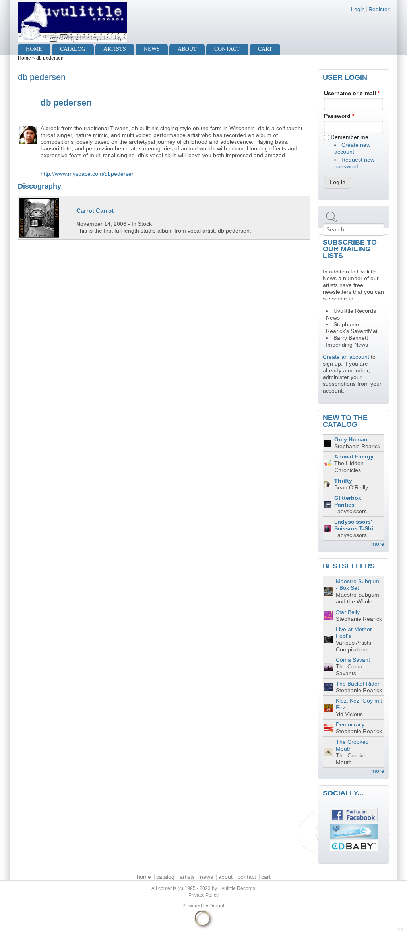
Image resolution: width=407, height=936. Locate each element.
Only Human (351, 440)
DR (400, 930)
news (152, 49)
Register (379, 9)
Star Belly (348, 612)
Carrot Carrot (95, 210)
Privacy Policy (203, 895)
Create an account (346, 357)
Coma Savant (353, 660)
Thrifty (343, 481)
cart (265, 49)
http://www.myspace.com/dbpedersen (88, 174)
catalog (72, 49)
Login (358, 9)
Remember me (349, 137)
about (187, 49)
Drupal (216, 905)
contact (227, 49)
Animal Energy (354, 457)
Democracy (350, 725)
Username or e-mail (352, 93)
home (34, 49)
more (377, 544)
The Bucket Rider (358, 684)
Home (24, 58)
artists (114, 49)
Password (339, 116)
